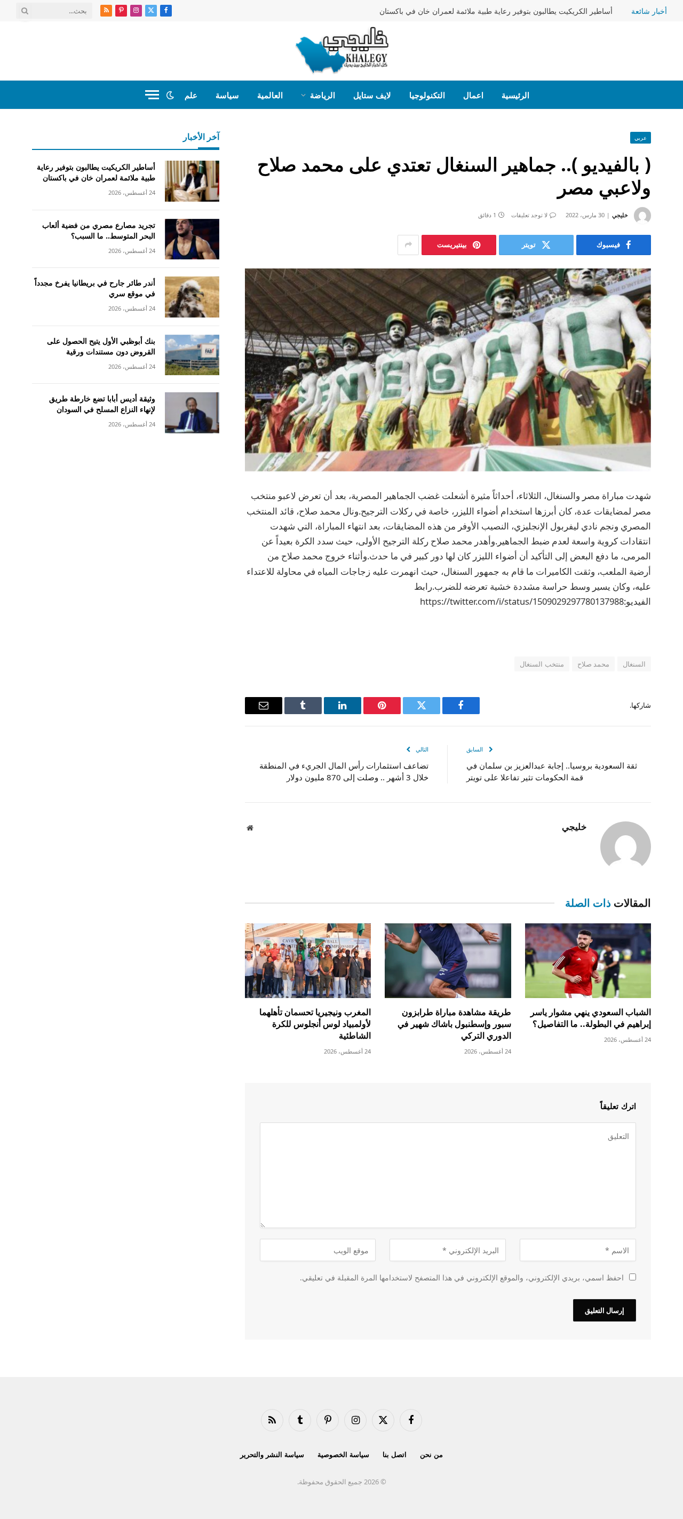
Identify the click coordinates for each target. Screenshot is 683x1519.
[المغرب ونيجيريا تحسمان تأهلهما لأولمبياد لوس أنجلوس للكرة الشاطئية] (308, 961)
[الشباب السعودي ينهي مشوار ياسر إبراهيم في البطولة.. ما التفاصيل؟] (588, 961)
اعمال (473, 95)
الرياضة (322, 95)
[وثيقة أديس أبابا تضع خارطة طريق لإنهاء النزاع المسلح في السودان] (192, 412)
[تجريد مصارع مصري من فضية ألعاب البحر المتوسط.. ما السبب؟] (192, 239)
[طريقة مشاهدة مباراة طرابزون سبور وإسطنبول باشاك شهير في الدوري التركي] (448, 961)
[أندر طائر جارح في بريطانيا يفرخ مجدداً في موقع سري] (192, 297)
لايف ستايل (372, 95)
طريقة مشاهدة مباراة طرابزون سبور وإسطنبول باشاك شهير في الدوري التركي (454, 1024)
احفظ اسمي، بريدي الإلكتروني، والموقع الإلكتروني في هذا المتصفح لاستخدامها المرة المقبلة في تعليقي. (462, 1277)
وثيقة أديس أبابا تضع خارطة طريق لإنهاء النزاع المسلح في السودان (102, 403)
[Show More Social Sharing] (408, 245)
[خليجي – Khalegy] (341, 50)
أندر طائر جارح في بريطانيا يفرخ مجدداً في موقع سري (95, 288)
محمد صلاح (593, 664)
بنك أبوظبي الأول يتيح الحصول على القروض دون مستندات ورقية (101, 346)
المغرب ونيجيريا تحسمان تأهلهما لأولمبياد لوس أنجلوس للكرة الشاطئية (315, 1024)
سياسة (227, 95)
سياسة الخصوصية (343, 1454)
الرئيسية (515, 95)
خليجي (620, 215)
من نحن (431, 1454)
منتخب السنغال (541, 664)
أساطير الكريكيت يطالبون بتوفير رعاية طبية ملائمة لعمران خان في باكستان (496, 11)
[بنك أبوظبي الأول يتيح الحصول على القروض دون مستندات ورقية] (192, 355)
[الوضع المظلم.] (170, 95)
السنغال (634, 664)
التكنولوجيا (427, 95)
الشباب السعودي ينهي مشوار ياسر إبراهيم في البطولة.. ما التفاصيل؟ (590, 1018)
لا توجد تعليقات (529, 215)
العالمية (270, 95)
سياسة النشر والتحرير (272, 1454)
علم (191, 95)
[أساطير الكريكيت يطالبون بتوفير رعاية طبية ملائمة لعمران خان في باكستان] (192, 181)
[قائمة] (152, 95)
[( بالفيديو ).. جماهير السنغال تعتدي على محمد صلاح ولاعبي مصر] (448, 370)
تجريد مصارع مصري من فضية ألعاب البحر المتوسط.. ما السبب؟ (98, 230)
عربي (640, 137)
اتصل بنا (395, 1454)
